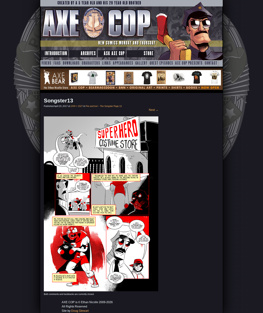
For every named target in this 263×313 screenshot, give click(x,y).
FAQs (57, 63)
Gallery (141, 63)
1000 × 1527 (76, 106)
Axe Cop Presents (189, 63)
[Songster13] (101, 290)
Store (149, 53)
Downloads (71, 63)
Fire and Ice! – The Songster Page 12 (104, 106)
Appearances (123, 63)
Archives (88, 53)
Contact (211, 63)
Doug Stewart (80, 310)
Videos (47, 63)
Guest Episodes (161, 63)
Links (106, 63)
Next (153, 109)
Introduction (56, 53)
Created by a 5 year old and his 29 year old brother (99, 3)
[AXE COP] (96, 38)
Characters (91, 63)
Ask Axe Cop (114, 53)
